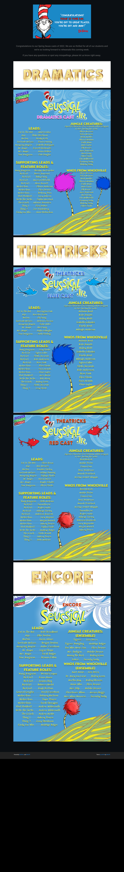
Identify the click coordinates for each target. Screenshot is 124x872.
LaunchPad (102, 754)
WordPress (21, 754)
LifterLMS (28, 754)
